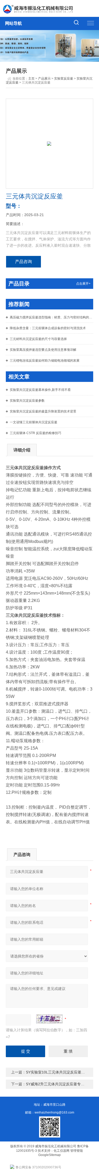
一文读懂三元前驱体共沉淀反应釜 (33, 422)
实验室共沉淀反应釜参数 (27, 400)
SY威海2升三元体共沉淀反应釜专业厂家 (59, 1084)
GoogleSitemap (49, 1155)
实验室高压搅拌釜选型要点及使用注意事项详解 (43, 350)
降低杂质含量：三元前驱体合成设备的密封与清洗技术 (48, 328)
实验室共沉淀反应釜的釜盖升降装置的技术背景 (43, 411)
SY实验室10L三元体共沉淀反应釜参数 (57, 1072)
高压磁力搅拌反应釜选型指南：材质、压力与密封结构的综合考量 (51, 317)
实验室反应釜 (63, 78)
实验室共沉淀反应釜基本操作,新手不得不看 (40, 390)
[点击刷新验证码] (49, 1018)
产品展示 (44, 78)
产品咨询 (23, 261)
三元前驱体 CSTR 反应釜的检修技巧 (35, 433)
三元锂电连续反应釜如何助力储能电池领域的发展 (44, 360)
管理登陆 (76, 1151)
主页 (31, 78)
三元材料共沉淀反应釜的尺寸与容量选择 (38, 339)
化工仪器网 (61, 1151)
